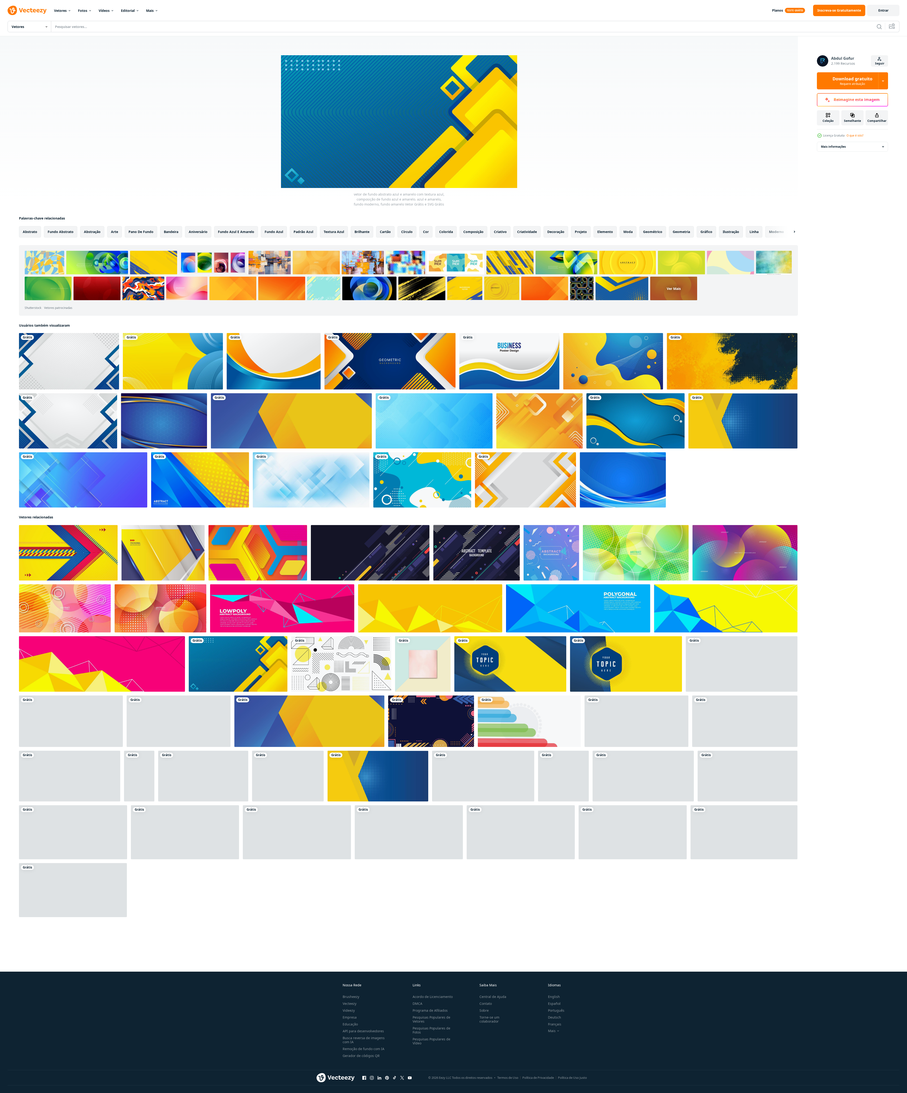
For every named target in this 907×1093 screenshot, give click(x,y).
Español (554, 1003)
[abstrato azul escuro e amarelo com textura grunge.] (732, 361)
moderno (776, 231)
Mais (150, 10)
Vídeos (104, 10)
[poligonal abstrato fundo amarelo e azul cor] (163, 553)
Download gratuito (852, 81)
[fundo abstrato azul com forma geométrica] (83, 480)
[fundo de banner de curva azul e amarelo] (274, 361)
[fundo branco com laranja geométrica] (525, 480)
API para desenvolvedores (363, 1031)
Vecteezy (349, 1003)
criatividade (527, 231)
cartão (385, 231)
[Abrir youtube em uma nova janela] (410, 1078)
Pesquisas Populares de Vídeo (431, 1041)
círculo (407, 231)
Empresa (350, 1017)
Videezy (349, 1010)
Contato (485, 1003)
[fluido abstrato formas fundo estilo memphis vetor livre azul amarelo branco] (422, 480)
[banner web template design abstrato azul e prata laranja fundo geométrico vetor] (390, 361)
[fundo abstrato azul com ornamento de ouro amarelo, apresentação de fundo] (635, 420)
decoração (555, 231)
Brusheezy (351, 996)
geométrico (652, 231)
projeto (581, 231)
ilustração (731, 231)
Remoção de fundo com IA (363, 1049)
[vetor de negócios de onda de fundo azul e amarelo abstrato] (509, 361)
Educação (350, 1024)
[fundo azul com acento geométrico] (164, 420)
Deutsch (554, 1017)
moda (628, 231)
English (554, 996)
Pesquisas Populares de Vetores (431, 1019)
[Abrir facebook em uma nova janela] (364, 1078)
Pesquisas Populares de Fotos (431, 1030)
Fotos (82, 10)
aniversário (198, 231)
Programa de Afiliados (430, 1010)
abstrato (30, 231)
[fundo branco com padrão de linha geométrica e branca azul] (69, 361)
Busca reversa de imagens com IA (364, 1040)
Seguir (879, 63)
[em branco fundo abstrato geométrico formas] (431, 721)
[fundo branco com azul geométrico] (68, 420)
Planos (777, 10)
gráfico (706, 231)
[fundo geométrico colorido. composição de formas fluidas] (203, 776)
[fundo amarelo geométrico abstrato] (539, 420)
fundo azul (274, 231)
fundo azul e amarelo (236, 231)
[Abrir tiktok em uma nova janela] (394, 1078)
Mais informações (833, 147)
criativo (500, 231)
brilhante (362, 231)
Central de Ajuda (492, 996)
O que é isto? (855, 135)
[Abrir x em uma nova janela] (402, 1078)
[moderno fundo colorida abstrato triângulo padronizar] (139, 776)
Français (554, 1024)
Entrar (883, 10)
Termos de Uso (507, 1077)
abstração (92, 231)
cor (426, 231)
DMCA (417, 1003)
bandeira (171, 231)
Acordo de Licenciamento (433, 996)
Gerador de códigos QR (361, 1055)
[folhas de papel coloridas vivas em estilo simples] (288, 776)
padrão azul (303, 231)
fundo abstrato (61, 231)
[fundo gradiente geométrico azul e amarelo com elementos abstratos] (200, 480)
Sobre (484, 1010)
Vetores (60, 10)
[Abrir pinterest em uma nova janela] (387, 1078)
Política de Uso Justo (572, 1077)
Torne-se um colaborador (489, 1019)
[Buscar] (879, 26)
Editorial (128, 10)
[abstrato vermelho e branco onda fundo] (69, 776)
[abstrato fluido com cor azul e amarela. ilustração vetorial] (613, 361)
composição (473, 231)
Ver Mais (674, 288)
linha (754, 231)
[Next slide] (790, 232)
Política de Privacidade (538, 1077)
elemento (605, 231)
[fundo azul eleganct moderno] (623, 480)
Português (556, 1010)
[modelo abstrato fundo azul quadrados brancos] (434, 420)
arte (114, 231)
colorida (446, 231)
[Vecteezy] (27, 10)
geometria (681, 231)
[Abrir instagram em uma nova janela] (372, 1078)
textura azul (334, 231)
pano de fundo (141, 231)
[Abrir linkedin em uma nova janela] (379, 1078)
